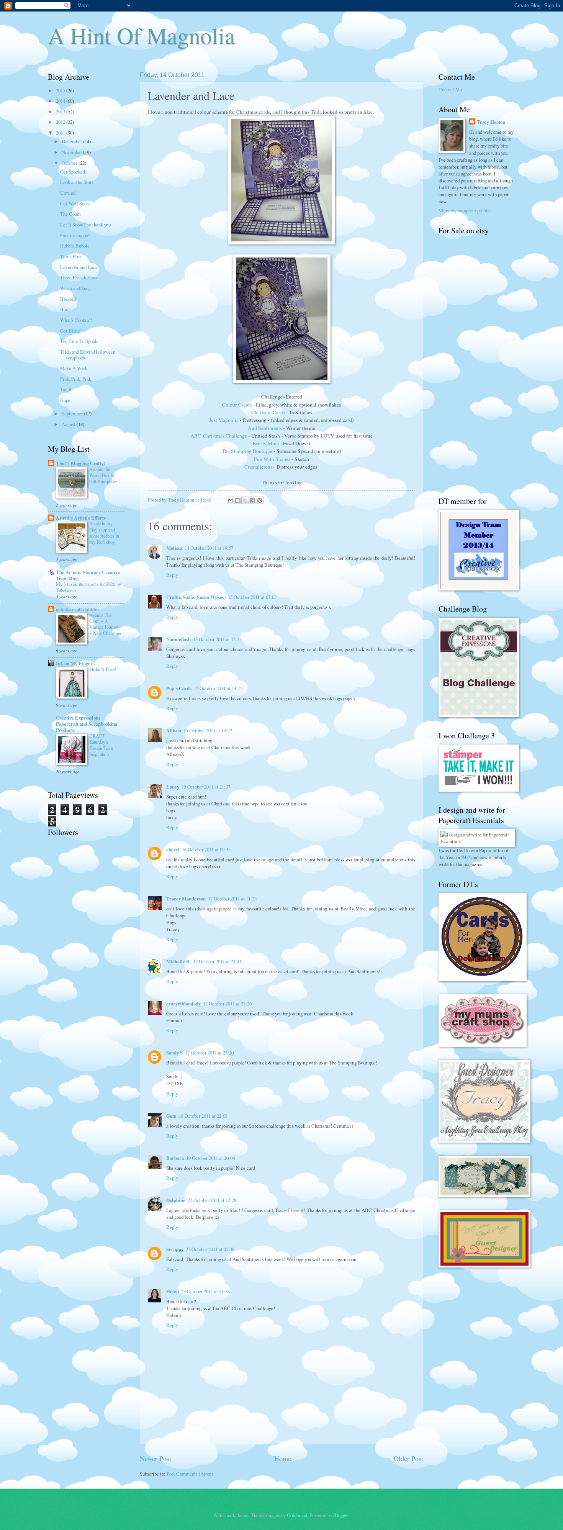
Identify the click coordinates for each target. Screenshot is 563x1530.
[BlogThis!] (238, 500)
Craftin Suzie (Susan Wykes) (196, 597)
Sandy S (174, 1052)
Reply (172, 574)
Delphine (175, 1200)
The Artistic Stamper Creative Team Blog (88, 575)
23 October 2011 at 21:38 (205, 1291)
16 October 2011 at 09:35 (206, 849)
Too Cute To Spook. (79, 341)
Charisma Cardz (268, 412)
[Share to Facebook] (252, 500)
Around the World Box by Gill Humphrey (103, 475)
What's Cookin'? (76, 319)
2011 (61, 132)
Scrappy (174, 1249)
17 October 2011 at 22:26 (227, 1003)
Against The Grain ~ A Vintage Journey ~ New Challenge (105, 624)
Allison (173, 730)
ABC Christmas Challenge (219, 435)
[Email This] (230, 500)
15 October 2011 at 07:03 (252, 597)
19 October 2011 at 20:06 (210, 1157)
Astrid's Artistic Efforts (81, 517)
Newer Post (155, 1458)
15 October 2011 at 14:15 (218, 688)
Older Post (408, 1458)
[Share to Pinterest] (259, 500)
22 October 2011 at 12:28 (212, 1200)
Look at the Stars (76, 182)
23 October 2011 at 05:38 (210, 1249)
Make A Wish (73, 368)
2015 (61, 90)
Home (282, 1458)
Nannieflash (178, 639)
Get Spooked (72, 171)
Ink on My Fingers (75, 663)
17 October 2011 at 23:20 (209, 1052)
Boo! (65, 309)
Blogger (341, 1515)
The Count (70, 213)
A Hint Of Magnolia (141, 35)
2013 (61, 111)
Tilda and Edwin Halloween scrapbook (87, 354)
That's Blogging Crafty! (80, 463)
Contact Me (450, 89)
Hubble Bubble (75, 245)
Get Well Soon (74, 203)
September (73, 413)
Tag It (66, 389)
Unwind (67, 192)
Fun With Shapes (272, 459)
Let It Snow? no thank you (85, 224)
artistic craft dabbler (78, 609)
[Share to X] (245, 500)
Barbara (175, 1157)
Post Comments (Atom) (190, 1473)
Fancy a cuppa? (75, 235)
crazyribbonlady (183, 1003)
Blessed (68, 298)
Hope (65, 400)
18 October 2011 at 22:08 (203, 1115)
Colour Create (237, 404)
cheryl (173, 849)
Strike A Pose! (102, 669)
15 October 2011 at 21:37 (206, 786)
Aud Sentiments (265, 428)
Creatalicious (258, 466)
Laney (172, 786)
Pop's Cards (178, 688)
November (72, 152)
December (72, 141)
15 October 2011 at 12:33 (217, 639)
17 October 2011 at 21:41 (217, 961)
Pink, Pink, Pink (75, 379)
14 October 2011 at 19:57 (209, 547)
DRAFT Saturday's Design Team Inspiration (101, 745)
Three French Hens (78, 277)
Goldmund (297, 1515)
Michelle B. (178, 961)
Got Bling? (71, 330)
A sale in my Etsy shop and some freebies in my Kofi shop (104, 532)
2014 (61, 100)
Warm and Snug (75, 288)
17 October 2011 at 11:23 (232, 898)
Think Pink (71, 256)
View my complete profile (464, 210)
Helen (172, 1291)
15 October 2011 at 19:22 (207, 730)
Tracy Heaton (491, 121)
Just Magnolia (224, 420)
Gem (171, 1115)
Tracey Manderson (186, 898)
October (70, 162)
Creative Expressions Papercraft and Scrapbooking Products (86, 723)
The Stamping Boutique (247, 451)
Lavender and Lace (79, 267)
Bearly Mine (265, 443)
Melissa (174, 547)
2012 (61, 121)
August (69, 424)
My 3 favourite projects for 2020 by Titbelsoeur (88, 587)
